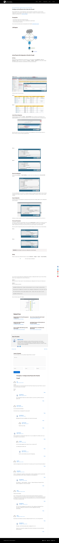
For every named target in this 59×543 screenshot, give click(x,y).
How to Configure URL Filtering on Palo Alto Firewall (21, 328)
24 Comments (15, 324)
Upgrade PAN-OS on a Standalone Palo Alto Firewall (37, 328)
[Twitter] (57, 268)
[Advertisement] (29, 69)
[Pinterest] (57, 276)
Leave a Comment (16, 329)
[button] (41, 1)
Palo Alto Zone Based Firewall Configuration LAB (19, 323)
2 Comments (32, 324)
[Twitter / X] (57, 273)
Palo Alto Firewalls (37, 318)
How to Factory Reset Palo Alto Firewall (37, 317)
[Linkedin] (57, 269)
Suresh (18, 490)
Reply (44, 392)
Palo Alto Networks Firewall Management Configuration (21, 317)
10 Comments (32, 318)
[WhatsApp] (57, 274)
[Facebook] (57, 266)
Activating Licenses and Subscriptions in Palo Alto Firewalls (37, 323)
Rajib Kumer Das (21, 394)
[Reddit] (57, 271)
